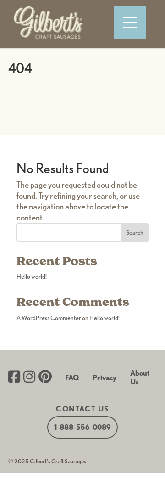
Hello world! (31, 276)
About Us (140, 377)
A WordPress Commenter (48, 317)
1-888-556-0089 (82, 427)
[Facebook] (14, 377)
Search (134, 232)
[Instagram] (29, 377)
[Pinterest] (45, 377)
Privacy (104, 377)
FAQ (72, 377)
